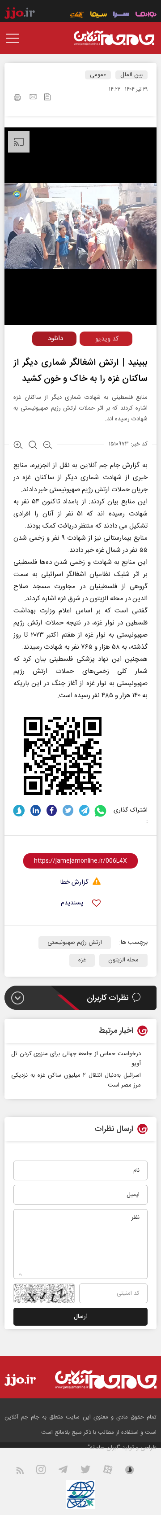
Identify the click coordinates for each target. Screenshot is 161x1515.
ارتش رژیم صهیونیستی (74, 942)
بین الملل (131, 74)
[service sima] (98, 15)
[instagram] (46, 1471)
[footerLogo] (106, 1379)
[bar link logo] (19, 14)
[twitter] (68, 810)
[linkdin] (35, 810)
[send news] (33, 97)
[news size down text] (47, 446)
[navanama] (146, 15)
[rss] (25, 1471)
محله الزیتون (123, 960)
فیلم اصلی (38, 357)
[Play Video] (85, 218)
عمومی (98, 74)
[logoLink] (114, 38)
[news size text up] (18, 446)
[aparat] (113, 1471)
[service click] (77, 15)
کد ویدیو (107, 339)
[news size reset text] (33, 446)
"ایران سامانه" (104, 1448)
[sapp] (135, 1471)
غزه (82, 960)
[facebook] (52, 810)
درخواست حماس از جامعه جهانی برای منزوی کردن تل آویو (76, 1059)
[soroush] (19, 810)
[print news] (17, 98)
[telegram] (84, 810)
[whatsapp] (100, 810)
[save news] (47, 98)
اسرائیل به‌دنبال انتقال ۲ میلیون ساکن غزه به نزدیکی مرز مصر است (76, 1080)
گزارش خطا (74, 883)
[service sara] (121, 15)
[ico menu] (15, 38)
